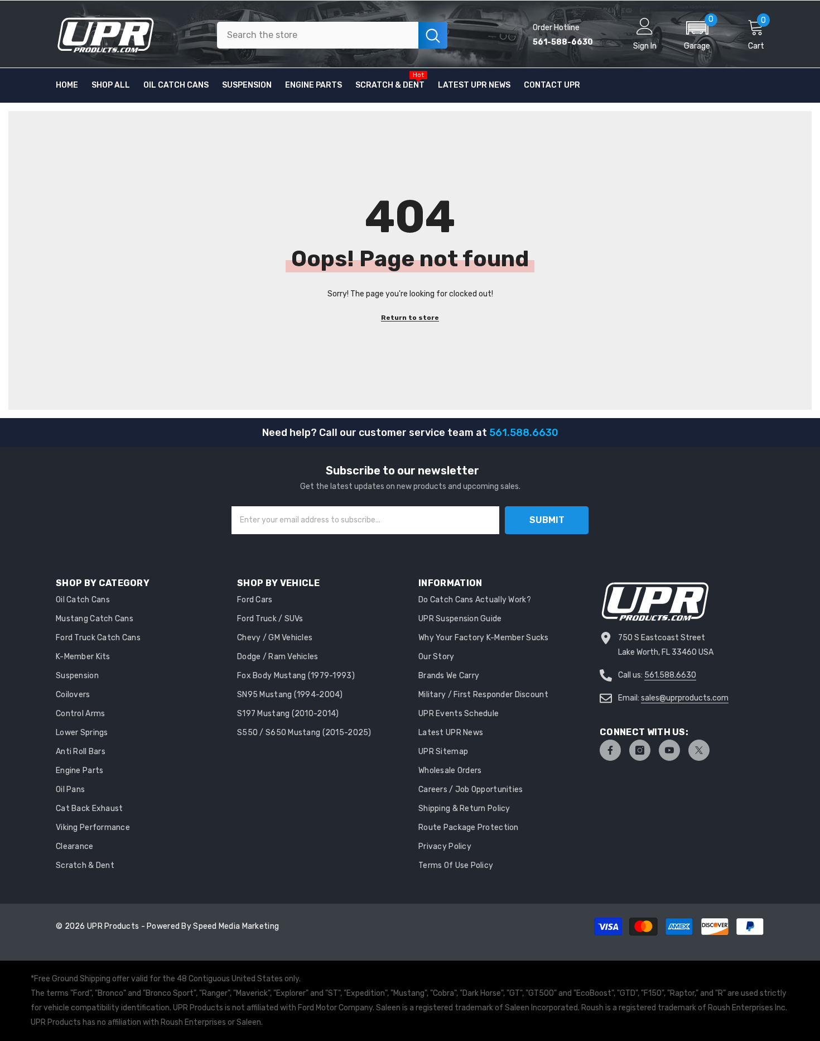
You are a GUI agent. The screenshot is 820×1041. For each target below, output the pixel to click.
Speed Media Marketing (236, 926)
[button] (697, 35)
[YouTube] (669, 750)
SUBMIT (547, 520)
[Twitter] (699, 750)
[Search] (332, 35)
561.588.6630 (670, 675)
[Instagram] (639, 750)
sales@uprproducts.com (685, 698)
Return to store (410, 318)
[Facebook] (610, 750)
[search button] (432, 35)
